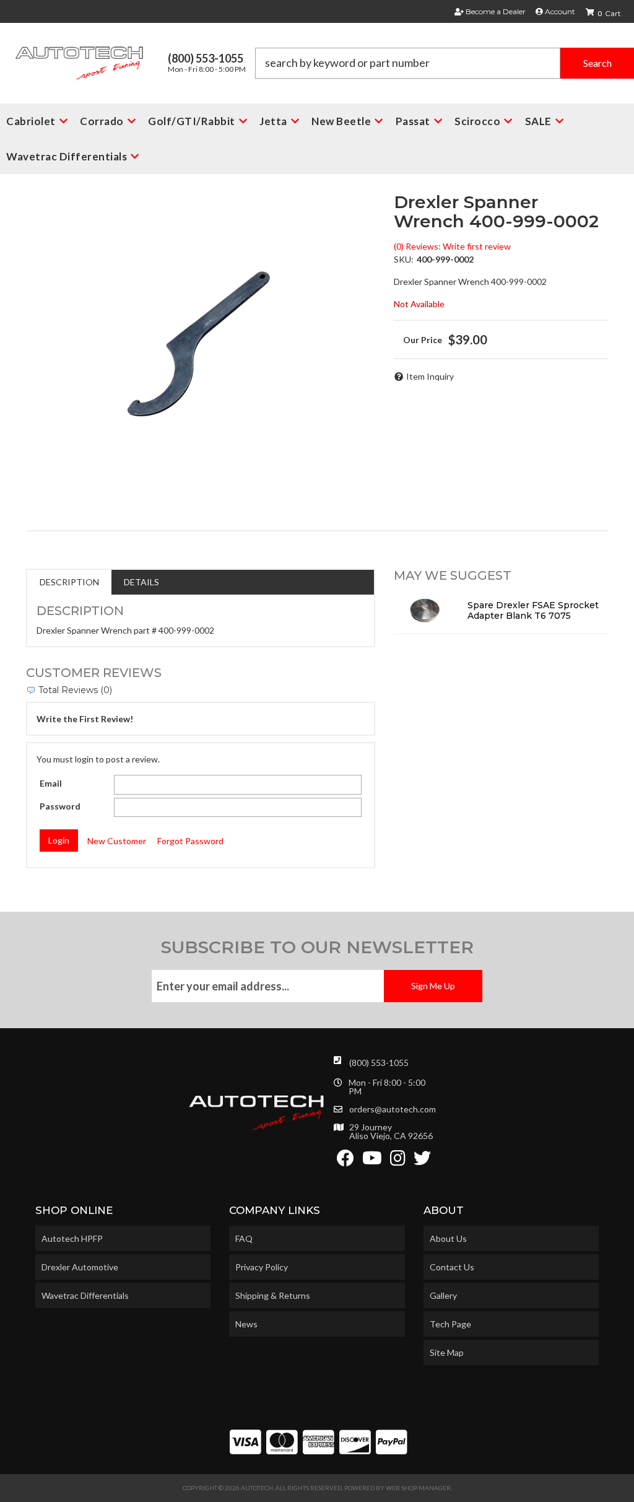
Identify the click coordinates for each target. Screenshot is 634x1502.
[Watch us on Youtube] (372, 1161)
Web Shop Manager (418, 1487)
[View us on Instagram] (398, 1161)
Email (51, 783)
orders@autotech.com (392, 1109)
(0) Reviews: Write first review (452, 246)
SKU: (404, 259)
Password (60, 806)
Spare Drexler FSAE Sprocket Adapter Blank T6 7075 (533, 610)
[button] (444, 63)
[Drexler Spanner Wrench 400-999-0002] (200, 347)
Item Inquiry (430, 376)
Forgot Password (190, 841)
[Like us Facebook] (345, 1161)
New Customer (116, 841)
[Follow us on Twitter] (422, 1161)
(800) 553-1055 (379, 1062)
